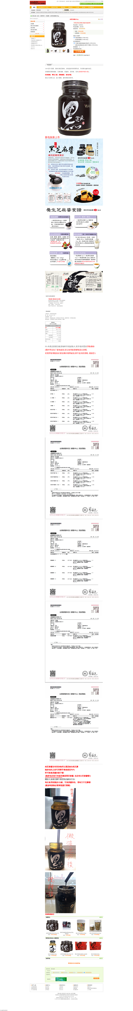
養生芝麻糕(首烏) (95, 954)
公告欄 (77, 7)
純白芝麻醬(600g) (52, 954)
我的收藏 (47, 988)
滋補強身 (38, 12)
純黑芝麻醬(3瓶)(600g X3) (52, 933)
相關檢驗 (75, 988)
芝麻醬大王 (33, 38)
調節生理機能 (54, 12)
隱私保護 (59, 993)
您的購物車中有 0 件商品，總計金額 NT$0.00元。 (92, 3)
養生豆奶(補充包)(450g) (95, 933)
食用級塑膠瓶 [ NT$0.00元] (81, 39)
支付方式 (33, 46)
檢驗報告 (70, 7)
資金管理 (47, 986)
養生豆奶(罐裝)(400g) (81, 933)
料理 (89, 12)
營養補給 (46, 12)
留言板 (83, 7)
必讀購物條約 (34, 986)
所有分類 (37, 33)
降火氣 (92, 12)
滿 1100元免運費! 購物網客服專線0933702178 (90, 1)
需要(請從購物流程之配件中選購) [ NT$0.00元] (86, 45)
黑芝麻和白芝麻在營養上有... (37, 45)
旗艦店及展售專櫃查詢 (92, 988)
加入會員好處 (34, 989)
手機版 (102, 1)
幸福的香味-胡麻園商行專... (36, 40)
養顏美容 (77, 12)
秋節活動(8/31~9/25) (43, 7)
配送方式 (33, 48)
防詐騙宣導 (91, 7)
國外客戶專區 (54, 7)
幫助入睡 (69, 12)
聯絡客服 (63, 7)
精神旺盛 (42, 12)
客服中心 (89, 986)
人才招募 (89, 989)
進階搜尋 (72, 10)
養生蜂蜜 (33, 27)
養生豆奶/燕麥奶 (34, 25)
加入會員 (72, 1)
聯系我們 (64, 993)
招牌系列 (42, 15)
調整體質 (50, 12)
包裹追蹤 (61, 986)
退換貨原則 (75, 986)
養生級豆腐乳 (34, 29)
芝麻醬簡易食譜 (34, 41)
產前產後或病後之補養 (83, 12)
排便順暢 (65, 12)
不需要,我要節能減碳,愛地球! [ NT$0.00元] (85, 43)
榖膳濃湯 (33, 31)
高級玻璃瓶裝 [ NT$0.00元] (81, 37)
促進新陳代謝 (60, 12)
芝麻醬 (47, 15)
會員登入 (68, 1)
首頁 (34, 7)
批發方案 (68, 993)
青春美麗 (73, 12)
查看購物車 (77, 1)
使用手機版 (73, 993)
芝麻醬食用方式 (34, 43)
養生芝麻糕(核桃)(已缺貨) (81, 954)
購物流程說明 (34, 988)
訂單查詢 (47, 989)
